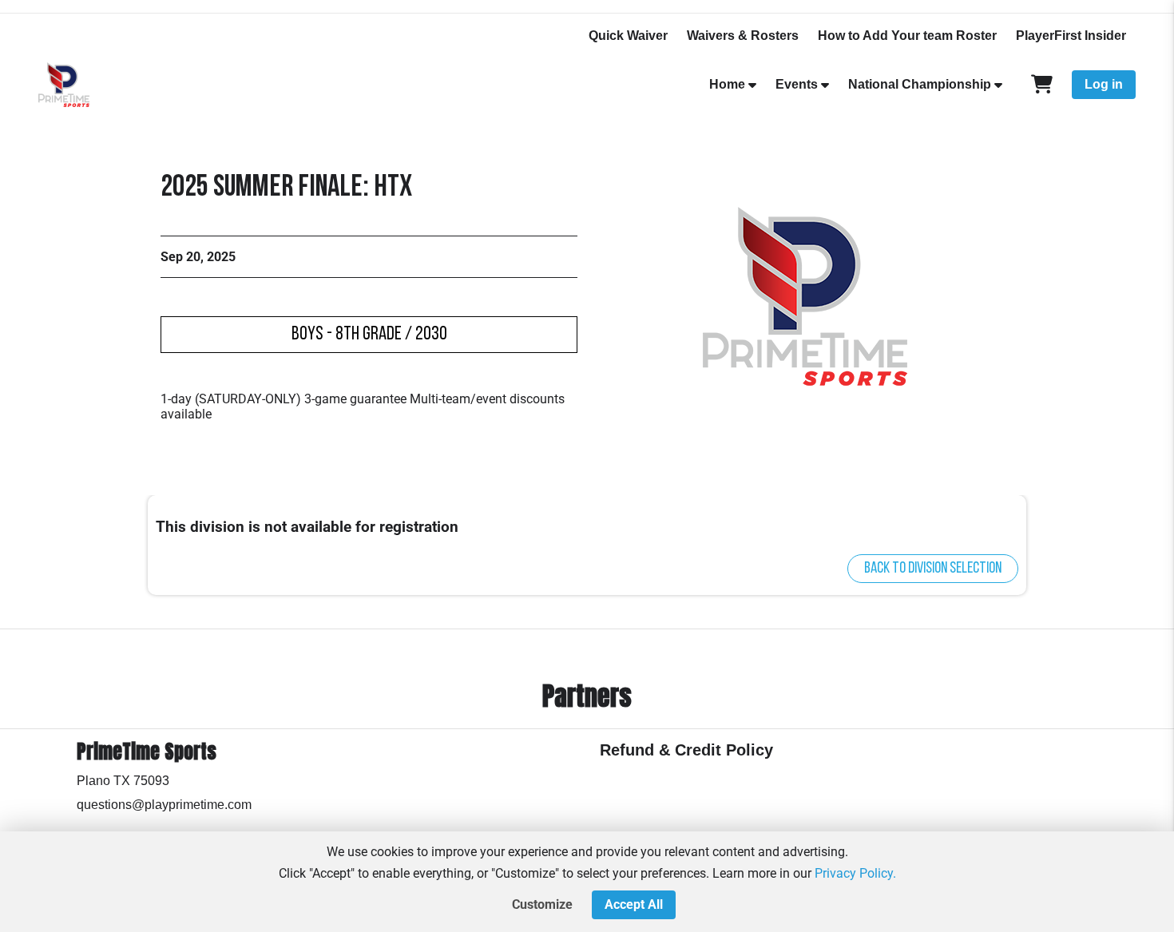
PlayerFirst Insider (1071, 35)
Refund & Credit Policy (686, 750)
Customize (542, 904)
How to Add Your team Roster (907, 35)
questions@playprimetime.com (164, 804)
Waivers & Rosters (743, 35)
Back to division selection (932, 569)
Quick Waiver (628, 35)
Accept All (634, 904)
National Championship (919, 84)
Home (727, 84)
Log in (1104, 84)
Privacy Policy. (855, 873)
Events (796, 84)
